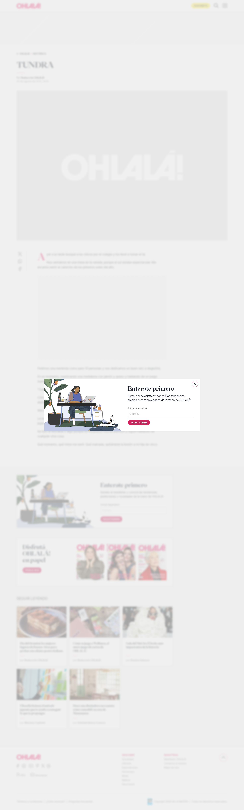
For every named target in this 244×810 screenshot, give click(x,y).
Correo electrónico (137, 408)
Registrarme (138, 422)
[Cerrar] (195, 384)
